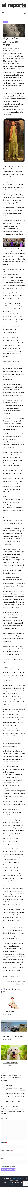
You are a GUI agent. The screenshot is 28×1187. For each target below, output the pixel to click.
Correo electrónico (7, 1150)
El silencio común (9, 1011)
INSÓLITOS (5, 22)
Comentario (5, 1118)
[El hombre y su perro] (14, 1046)
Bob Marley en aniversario (11, 977)
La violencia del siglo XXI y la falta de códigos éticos (14, 982)
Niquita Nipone (16, 48)
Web (2, 1158)
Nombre (4, 1142)
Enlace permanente (22, 1089)
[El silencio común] (14, 997)
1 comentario (13, 50)
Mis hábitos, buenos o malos (13, 1036)
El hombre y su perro (10, 1063)
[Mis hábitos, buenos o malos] (14, 1021)
